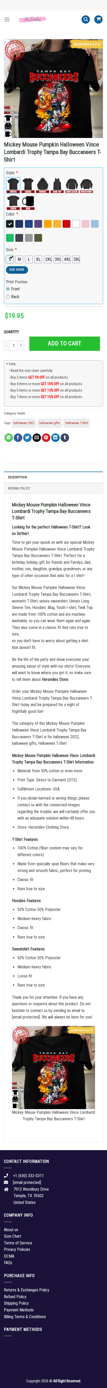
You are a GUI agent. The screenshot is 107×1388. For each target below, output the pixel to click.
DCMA (9, 1256)
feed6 (21, 413)
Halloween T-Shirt (76, 423)
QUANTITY (12, 332)
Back (15, 296)
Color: (12, 214)
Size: (11, 249)
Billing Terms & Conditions (25, 1316)
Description (17, 477)
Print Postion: (17, 281)
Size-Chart (12, 1236)
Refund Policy (19, 488)
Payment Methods (19, 1309)
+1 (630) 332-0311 (28, 1175)
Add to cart (64, 343)
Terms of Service (18, 1243)
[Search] (86, 19)
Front (15, 288)
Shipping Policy (16, 1303)
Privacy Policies (17, 1249)
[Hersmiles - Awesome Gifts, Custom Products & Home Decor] (45, 20)
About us (11, 1229)
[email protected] (26, 1017)
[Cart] (98, 19)
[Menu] (7, 19)
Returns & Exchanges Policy (26, 1290)
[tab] (53, 477)
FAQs (8, 1262)
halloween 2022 (24, 423)
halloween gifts (49, 423)
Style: (12, 172)
